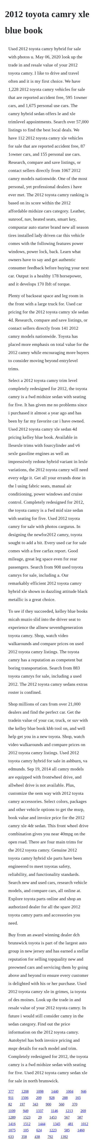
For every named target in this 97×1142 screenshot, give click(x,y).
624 (39, 1130)
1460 (81, 1130)
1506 (24, 1098)
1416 (12, 1124)
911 (11, 1098)
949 (25, 1111)
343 (35, 1104)
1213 (69, 1111)
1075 (12, 1130)
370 (74, 1104)
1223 (53, 1130)
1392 (64, 1137)
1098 (40, 1091)
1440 (54, 1091)
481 (70, 1124)
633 (11, 1137)
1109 (11, 1111)
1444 (41, 1124)
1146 (54, 1111)
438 (37, 1137)
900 (48, 1104)
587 (80, 1117)
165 (78, 1098)
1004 (69, 1091)
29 (40, 1117)
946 (83, 1091)
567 (67, 1117)
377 (11, 1091)
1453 (53, 1117)
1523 (26, 1117)
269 (83, 1111)
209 (39, 1098)
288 (65, 1098)
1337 (39, 1111)
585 (67, 1130)
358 (24, 1137)
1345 (56, 1124)
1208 (25, 1091)
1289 (12, 1117)
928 (52, 1098)
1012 (84, 1124)
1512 (26, 1124)
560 (61, 1104)
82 (10, 1104)
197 (22, 1104)
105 (26, 1130)
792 (50, 1137)
